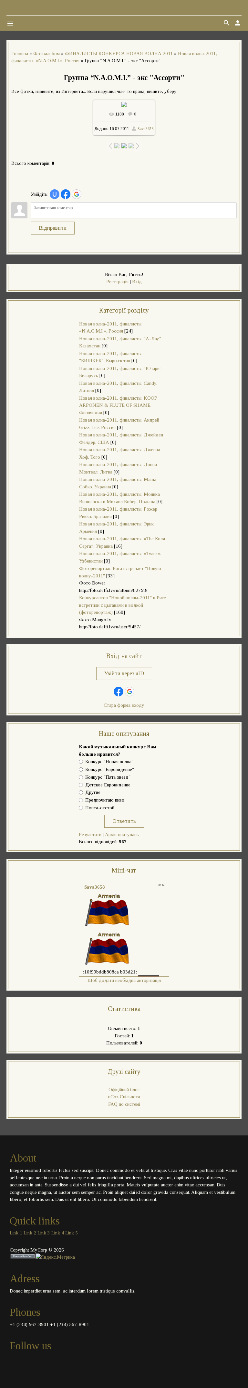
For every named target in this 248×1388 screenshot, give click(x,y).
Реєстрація (117, 281)
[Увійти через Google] (76, 194)
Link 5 (71, 1232)
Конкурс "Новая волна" (109, 761)
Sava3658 (145, 128)
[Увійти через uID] (54, 194)
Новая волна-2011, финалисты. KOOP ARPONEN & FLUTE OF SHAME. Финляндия (118, 405)
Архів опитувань (122, 834)
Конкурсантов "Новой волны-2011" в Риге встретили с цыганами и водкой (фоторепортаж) (122, 605)
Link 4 (57, 1232)
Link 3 (43, 1232)
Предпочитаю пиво (104, 800)
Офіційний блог (124, 1089)
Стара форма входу (124, 705)
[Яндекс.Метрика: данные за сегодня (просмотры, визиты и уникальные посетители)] (55, 1257)
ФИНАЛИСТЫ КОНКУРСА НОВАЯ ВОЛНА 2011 (119, 53)
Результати (90, 834)
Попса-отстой (99, 807)
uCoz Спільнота (124, 1096)
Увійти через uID (124, 673)
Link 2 (30, 1232)
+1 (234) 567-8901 (29, 1324)
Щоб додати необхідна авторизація (124, 980)
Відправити (53, 228)
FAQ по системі (124, 1104)
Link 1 (16, 1232)
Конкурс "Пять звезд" (107, 777)
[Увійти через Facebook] (65, 194)
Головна (19, 53)
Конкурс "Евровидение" (109, 769)
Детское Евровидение (107, 784)
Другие (92, 792)
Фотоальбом (46, 53)
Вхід (137, 281)
